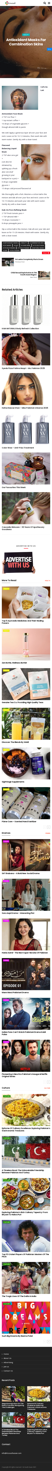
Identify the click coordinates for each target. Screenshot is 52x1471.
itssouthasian (24, 248)
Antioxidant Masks (11, 243)
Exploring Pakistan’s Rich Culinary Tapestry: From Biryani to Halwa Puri (25, 1213)
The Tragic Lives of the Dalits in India (19, 1296)
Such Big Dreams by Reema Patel (17, 1336)
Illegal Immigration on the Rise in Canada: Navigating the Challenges (13, 1405)
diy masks (7, 245)
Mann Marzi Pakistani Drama (15, 992)
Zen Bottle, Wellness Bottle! (14, 662)
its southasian (9, 248)
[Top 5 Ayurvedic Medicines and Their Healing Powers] (26, 602)
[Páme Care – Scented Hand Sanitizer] (26, 803)
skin (5, 250)
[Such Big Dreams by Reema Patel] (26, 1318)
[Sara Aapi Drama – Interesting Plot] (26, 895)
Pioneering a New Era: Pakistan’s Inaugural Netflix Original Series (24, 1075)
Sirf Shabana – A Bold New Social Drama (21, 873)
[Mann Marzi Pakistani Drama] (26, 974)
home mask (26, 245)
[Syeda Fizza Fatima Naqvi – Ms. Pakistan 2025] (26, 349)
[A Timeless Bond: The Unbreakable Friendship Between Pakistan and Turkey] (26, 1152)
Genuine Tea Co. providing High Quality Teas (22, 702)
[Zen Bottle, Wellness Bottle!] (26, 644)
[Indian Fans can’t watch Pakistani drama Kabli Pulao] (26, 1014)
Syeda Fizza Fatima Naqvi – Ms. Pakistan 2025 (23, 368)
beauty (26, 35)
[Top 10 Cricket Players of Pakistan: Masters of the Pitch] (26, 1236)
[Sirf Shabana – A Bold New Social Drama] (26, 855)
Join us (6, 1366)
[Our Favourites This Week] (26, 468)
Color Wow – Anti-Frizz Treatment (18, 447)
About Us (7, 1358)
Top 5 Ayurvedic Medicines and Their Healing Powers (22, 621)
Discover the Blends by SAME (15, 742)
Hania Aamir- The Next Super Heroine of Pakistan (25, 952)
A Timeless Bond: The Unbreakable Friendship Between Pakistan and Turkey (23, 1171)
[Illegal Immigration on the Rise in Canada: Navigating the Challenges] (13, 1393)
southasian (15, 250)
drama (47, 833)
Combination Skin (37, 243)
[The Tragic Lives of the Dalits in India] (26, 1278)
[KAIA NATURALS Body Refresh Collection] (26, 310)
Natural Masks (38, 248)
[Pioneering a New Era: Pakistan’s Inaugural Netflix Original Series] (26, 1056)
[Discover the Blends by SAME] (26, 724)
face (16, 245)
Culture (47, 1088)
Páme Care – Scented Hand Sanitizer (19, 821)
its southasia (39, 245)
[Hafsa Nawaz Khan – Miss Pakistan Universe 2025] (26, 389)
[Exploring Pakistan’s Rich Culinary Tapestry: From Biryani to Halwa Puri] (26, 1194)
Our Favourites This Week (14, 487)
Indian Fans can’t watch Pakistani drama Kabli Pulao (24, 1033)
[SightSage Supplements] (26, 763)
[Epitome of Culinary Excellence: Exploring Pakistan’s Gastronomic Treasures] (26, 1110)
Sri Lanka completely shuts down (29, 260)
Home (6, 1354)
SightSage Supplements (13, 781)
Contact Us (8, 1371)
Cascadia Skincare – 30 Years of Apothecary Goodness (23, 528)
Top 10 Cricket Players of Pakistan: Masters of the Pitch (25, 1255)
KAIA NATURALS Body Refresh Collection (20, 328)
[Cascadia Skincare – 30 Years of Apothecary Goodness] (26, 508)
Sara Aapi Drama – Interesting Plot (18, 913)
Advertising (8, 1362)
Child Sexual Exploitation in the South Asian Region (24, 275)
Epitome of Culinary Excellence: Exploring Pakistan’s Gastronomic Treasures (26, 1129)
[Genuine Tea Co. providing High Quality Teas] (26, 684)
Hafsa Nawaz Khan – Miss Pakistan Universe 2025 (25, 408)
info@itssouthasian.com (11, 1453)
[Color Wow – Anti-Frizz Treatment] (26, 429)
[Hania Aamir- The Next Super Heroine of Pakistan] (26, 934)
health (47, 580)
